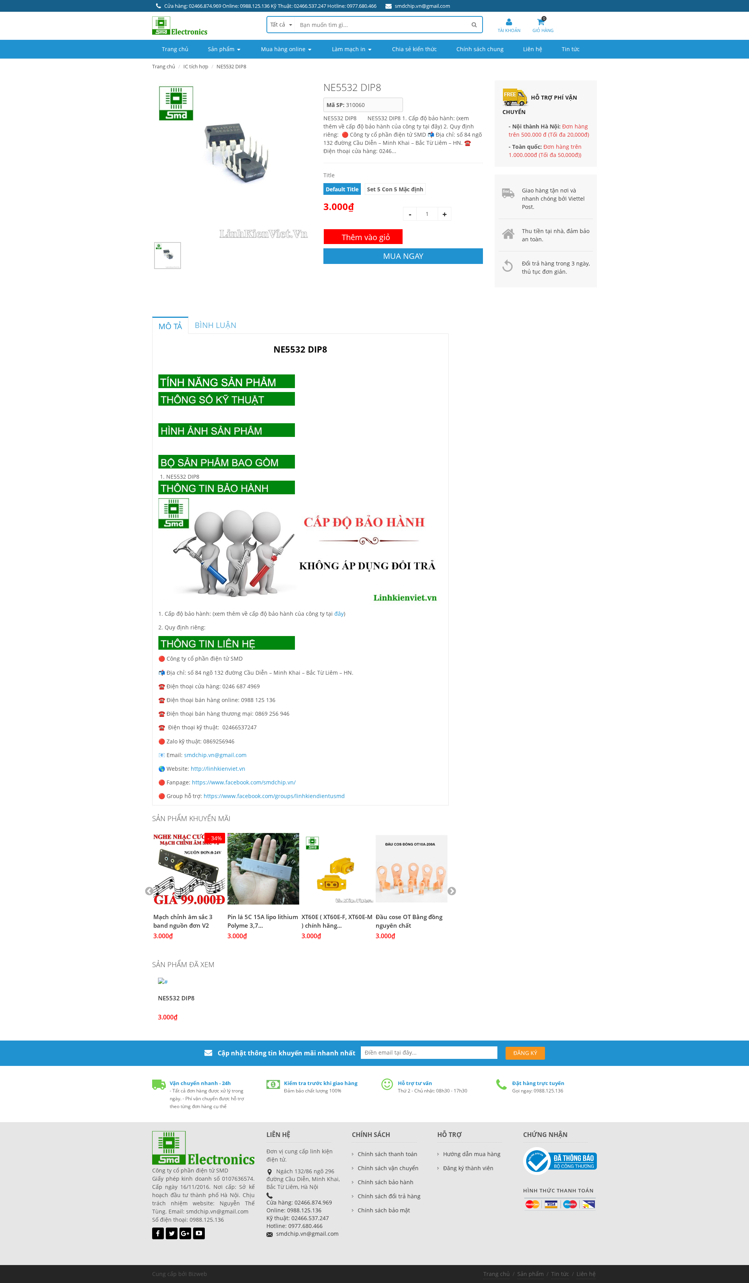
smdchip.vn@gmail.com (422, 5)
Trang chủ (163, 66)
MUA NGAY (403, 256)
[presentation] (170, 326)
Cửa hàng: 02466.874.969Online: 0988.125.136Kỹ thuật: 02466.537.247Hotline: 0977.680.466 (299, 1214)
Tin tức (560, 1274)
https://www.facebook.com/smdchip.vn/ (244, 782)
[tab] (170, 325)
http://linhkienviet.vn (218, 768)
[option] (232, 160)
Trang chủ (496, 1274)
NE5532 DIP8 (176, 998)
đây (339, 613)
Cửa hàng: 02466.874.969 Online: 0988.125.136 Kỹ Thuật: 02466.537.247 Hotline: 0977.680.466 (270, 5)
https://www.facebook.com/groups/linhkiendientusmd (274, 796)
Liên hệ (586, 1274)
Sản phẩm (530, 1274)
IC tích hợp (195, 66)
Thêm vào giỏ (366, 237)
